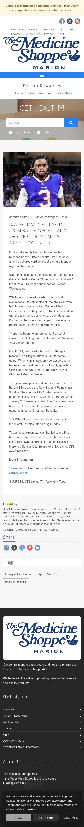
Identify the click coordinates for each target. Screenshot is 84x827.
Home (19, 93)
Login (61, 34)
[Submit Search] (71, 123)
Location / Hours (22, 34)
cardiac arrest (18, 473)
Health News (23, 132)
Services (8, 709)
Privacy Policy (69, 817)
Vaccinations (11, 721)
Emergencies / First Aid (19, 574)
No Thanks (45, 817)
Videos (47, 132)
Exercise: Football (16, 582)
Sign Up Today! (45, 34)
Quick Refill (67, 29)
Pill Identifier (47, 29)
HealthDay (30, 529)
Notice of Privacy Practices (21, 747)
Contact (8, 728)
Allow (18, 817)
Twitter (60, 284)
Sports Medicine (47, 574)
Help (32, 29)
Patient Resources (39, 93)
